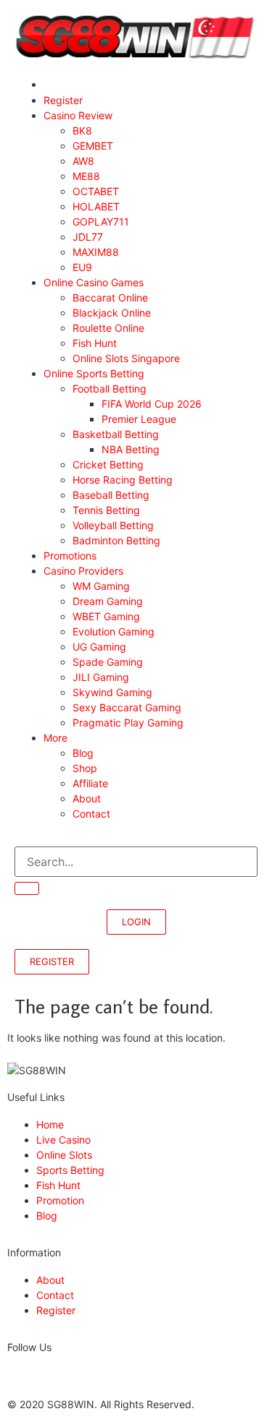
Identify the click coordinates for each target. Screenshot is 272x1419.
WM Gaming (101, 586)
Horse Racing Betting (125, 479)
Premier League (139, 419)
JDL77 (88, 237)
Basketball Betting (116, 434)
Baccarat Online (113, 297)
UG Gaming (99, 646)
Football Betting (110, 388)
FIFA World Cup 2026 (152, 404)
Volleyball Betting (113, 525)
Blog (83, 753)
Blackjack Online (115, 312)
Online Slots (64, 1155)
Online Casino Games (94, 282)
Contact (91, 813)
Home (50, 1124)
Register (63, 100)
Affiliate (90, 783)
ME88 (86, 176)
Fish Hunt (95, 343)
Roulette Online (108, 328)
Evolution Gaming (113, 631)
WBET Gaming (106, 616)
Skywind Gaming (112, 692)
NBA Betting (131, 449)
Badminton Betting (116, 540)
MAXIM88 (96, 252)
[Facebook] (12, 1373)
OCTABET (96, 191)
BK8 (82, 130)
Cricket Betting (108, 464)
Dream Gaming (108, 601)
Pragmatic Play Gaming (131, 722)
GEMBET (93, 146)
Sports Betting (70, 1170)
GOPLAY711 (101, 221)
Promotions (70, 555)
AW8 (83, 161)
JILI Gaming (101, 677)
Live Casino (63, 1139)
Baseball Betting (111, 495)
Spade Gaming (108, 662)
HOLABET (96, 206)
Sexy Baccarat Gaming (127, 707)
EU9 (82, 267)
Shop (85, 768)
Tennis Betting (106, 510)
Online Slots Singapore (126, 358)
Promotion (60, 1200)
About (87, 798)
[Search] (27, 888)
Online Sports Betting (94, 373)
